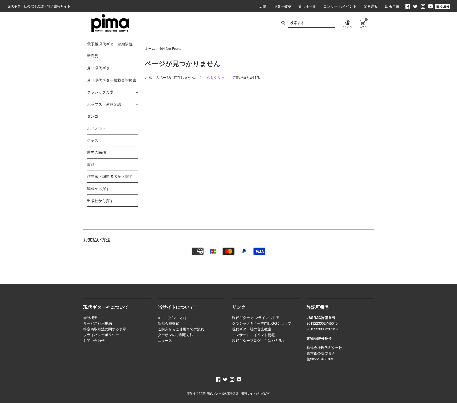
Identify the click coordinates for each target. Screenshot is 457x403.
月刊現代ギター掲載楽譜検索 (111, 80)
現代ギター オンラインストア (255, 317)
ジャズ (92, 140)
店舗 (262, 6)
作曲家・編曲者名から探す (112, 176)
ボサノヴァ (96, 128)
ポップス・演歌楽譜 (112, 104)
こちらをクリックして (217, 77)
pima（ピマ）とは (172, 317)
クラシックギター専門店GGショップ (261, 323)
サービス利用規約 (97, 323)
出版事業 (392, 6)
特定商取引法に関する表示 (104, 328)
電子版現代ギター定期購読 (110, 44)
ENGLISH (442, 6)
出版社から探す (112, 200)
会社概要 (90, 317)
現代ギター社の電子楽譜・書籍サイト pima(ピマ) (238, 393)
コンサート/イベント (340, 6)
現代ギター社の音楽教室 (251, 328)
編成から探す (112, 188)
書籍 (112, 164)
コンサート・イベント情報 (253, 334)
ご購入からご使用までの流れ (181, 328)
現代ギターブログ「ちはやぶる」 (259, 340)
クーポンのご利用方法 (176, 334)
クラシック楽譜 (112, 92)
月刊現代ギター (100, 68)
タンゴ (92, 116)
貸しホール (307, 6)
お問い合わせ (94, 340)
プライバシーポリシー (101, 334)
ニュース (165, 340)
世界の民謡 (96, 152)
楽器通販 (371, 6)
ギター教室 (282, 6)
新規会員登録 (168, 323)
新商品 (92, 56)
